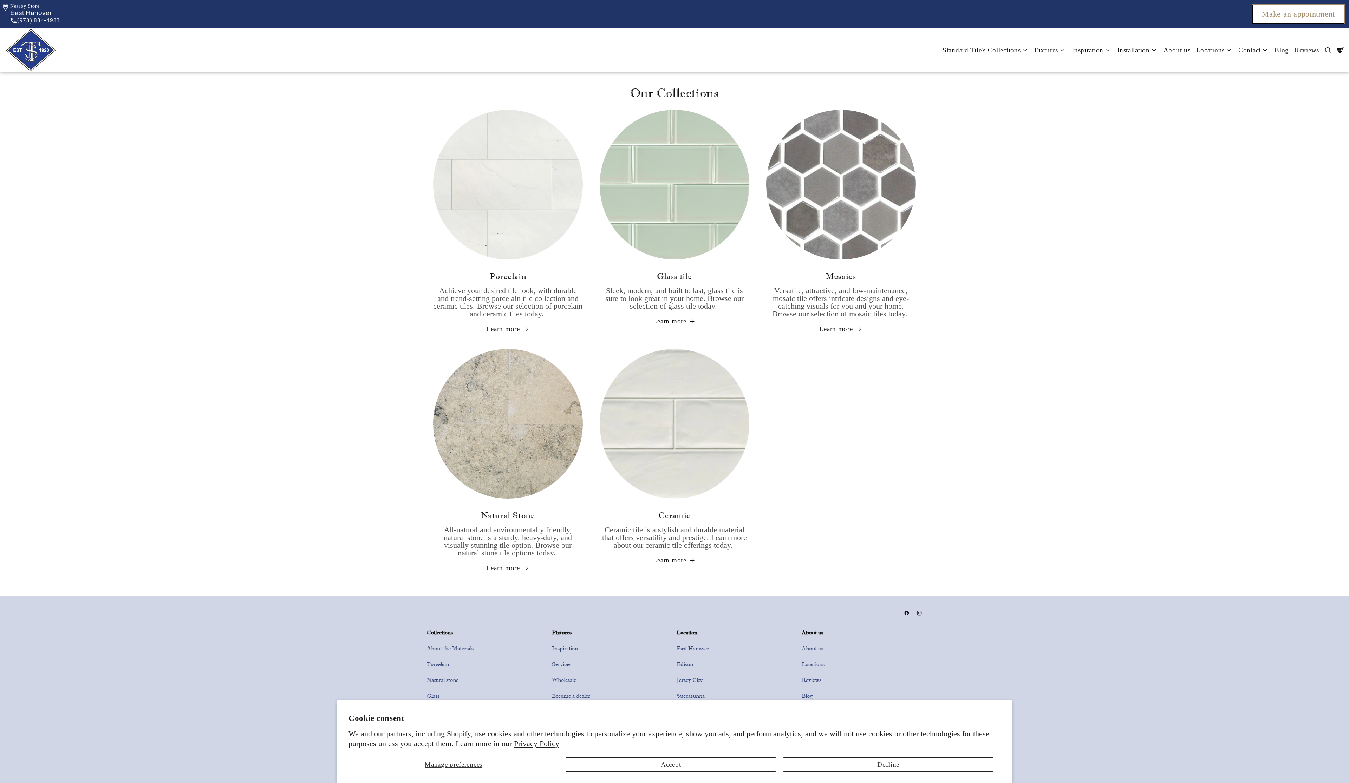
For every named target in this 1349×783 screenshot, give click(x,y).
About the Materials (450, 648)
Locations (813, 664)
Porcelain (438, 664)
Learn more (503, 329)
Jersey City (690, 680)
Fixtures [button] (1046, 50)
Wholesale (564, 680)
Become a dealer (571, 695)
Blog (1282, 50)
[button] (31, 12)
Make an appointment (1298, 14)
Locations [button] (1210, 50)
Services (561, 664)
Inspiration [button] (1087, 50)
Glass (433, 695)
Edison (685, 664)
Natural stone (442, 680)
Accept (671, 764)
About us (1177, 50)
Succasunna (691, 695)
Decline (888, 764)
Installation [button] (1133, 50)
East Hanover (693, 648)
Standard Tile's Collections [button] (982, 50)
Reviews (1307, 50)
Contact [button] (1249, 50)
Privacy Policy (536, 743)
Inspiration (565, 648)
